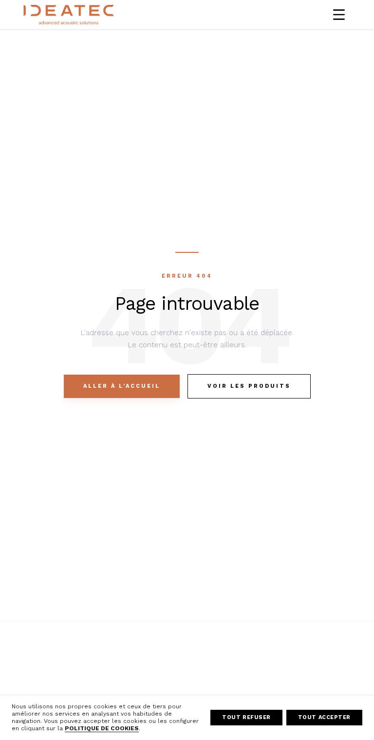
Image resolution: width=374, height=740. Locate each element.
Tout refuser (246, 717)
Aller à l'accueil (121, 386)
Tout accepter (324, 717)
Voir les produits (249, 386)
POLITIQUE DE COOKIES (102, 728)
